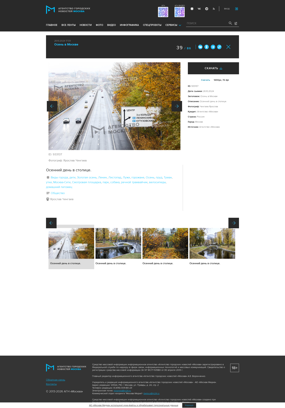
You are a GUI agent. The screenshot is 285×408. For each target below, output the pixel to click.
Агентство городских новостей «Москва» (74, 9)
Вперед (177, 106)
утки (49, 182)
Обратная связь (55, 379)
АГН (163, 6)
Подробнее (71, 247)
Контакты (51, 384)
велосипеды (157, 182)
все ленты (69, 25)
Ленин (102, 177)
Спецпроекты (152, 25)
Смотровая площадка (86, 182)
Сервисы (171, 25)
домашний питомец (59, 187)
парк (106, 182)
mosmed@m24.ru (122, 390)
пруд (159, 177)
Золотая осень (87, 177)
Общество (58, 193)
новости (86, 25)
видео (111, 25)
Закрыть (228, 47)
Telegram (206, 8)
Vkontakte (199, 8)
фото (99, 25)
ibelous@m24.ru (151, 393)
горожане (137, 177)
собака (115, 182)
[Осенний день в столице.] (114, 106)
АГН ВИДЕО (180, 6)
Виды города (59, 177)
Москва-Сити (62, 182)
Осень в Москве (66, 44)
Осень (150, 177)
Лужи (126, 177)
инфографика (129, 25)
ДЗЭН (192, 8)
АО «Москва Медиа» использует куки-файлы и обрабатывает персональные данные (133, 405)
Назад (52, 106)
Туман (168, 177)
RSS (213, 8)
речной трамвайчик (134, 182)
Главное (51, 25)
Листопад (114, 177)
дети (72, 177)
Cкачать (205, 80)
